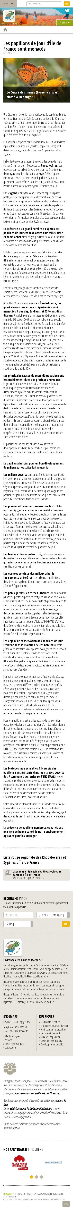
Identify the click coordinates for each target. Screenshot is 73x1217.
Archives (8, 1040)
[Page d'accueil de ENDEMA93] (5, 29)
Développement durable (52, 1044)
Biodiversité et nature (50, 1022)
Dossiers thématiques (14, 1044)
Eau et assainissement (50, 1033)
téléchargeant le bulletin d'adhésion (31, 1108)
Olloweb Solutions (58, 1199)
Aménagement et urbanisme (54, 1029)
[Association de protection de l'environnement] (9, 16)
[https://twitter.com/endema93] (67, 11)
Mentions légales (12, 1036)
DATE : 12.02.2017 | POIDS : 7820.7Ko (37, 875)
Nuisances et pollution (50, 1037)
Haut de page (66, 1204)
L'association (10, 1047)
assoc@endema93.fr (19, 1031)
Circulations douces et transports (55, 1026)
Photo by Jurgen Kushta (10, 24)
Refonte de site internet (40, 1199)
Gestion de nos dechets (51, 1041)
